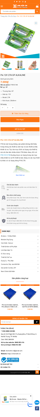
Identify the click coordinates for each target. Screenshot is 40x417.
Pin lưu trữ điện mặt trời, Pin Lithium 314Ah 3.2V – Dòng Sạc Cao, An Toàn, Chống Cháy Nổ (10, 306)
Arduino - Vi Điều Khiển (8, 236)
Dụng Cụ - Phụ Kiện (7, 261)
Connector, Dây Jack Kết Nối (10, 264)
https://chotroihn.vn (14, 354)
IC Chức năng (5, 254)
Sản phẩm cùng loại (20, 278)
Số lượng (3, 104)
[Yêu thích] (36, 23)
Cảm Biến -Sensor (7, 243)
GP (7, 87)
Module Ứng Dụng (7, 239)
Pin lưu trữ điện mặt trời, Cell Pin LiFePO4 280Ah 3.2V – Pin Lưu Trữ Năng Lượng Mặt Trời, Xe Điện (30, 306)
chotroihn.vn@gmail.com (14, 351)
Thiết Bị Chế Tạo (6, 257)
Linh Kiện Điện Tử (6, 250)
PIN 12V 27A (5, 155)
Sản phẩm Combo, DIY (8, 268)
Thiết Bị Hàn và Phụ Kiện (9, 246)
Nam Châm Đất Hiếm (8, 271)
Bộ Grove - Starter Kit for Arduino (21, 399)
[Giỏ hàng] (37, 7)
